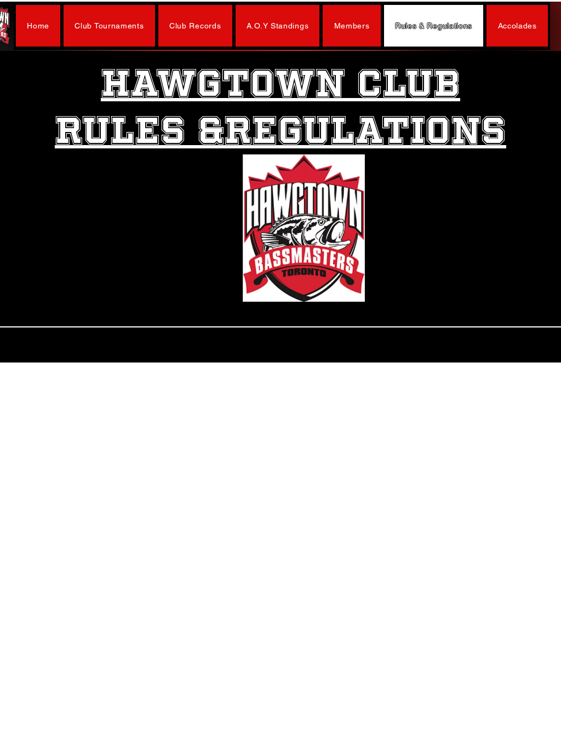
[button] (109, 25)
